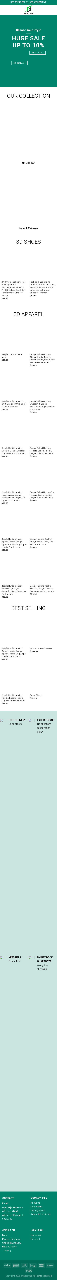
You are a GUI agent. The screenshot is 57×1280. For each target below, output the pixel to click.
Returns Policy (9, 1246)
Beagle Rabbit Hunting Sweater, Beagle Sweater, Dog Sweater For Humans (14, 451)
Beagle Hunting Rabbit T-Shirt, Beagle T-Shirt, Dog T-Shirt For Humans (42, 542)
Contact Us (36, 1206)
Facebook (36, 1235)
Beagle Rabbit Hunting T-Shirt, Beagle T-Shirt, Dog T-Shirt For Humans (14, 404)
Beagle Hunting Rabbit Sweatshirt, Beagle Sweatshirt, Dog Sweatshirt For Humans (14, 590)
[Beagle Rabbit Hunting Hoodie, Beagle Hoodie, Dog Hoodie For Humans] (42, 432)
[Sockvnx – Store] (28, 10)
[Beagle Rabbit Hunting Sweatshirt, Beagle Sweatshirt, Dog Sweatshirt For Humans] (42, 385)
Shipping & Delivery (11, 1243)
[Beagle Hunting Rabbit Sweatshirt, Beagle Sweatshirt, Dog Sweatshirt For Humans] (14, 570)
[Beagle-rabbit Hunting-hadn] (14, 338)
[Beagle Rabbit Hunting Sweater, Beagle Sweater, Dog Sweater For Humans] (14, 432)
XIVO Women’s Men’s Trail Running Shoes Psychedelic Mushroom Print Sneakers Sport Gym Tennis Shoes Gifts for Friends (14, 289)
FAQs (4, 1235)
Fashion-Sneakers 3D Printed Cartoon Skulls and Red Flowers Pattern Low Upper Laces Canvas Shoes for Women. (42, 287)
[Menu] (4, 10)
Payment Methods (11, 1239)
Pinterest (35, 1239)
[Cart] (53, 10)
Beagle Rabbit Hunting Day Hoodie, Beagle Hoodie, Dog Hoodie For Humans (42, 495)
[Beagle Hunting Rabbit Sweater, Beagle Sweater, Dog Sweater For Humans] (42, 570)
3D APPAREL (28, 314)
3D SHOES (28, 242)
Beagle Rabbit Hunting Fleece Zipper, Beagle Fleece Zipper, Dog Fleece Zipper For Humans (13, 496)
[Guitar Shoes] (42, 679)
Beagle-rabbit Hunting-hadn (12, 356)
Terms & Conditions (41, 1214)
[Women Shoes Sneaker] (42, 632)
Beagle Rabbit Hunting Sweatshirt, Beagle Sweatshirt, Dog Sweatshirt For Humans (42, 405)
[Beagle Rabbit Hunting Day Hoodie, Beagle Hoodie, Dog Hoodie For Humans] (42, 476)
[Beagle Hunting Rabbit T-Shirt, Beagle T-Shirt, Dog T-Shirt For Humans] (42, 523)
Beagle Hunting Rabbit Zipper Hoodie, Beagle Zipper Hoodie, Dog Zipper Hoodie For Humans (14, 543)
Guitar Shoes (36, 695)
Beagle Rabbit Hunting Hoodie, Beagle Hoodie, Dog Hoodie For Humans (41, 451)
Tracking (6, 1250)
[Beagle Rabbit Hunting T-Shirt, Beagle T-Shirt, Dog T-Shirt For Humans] (14, 385)
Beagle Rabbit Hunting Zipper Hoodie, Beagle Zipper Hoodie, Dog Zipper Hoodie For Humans (42, 358)
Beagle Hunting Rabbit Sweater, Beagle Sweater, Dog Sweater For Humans (42, 589)
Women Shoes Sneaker (41, 648)
